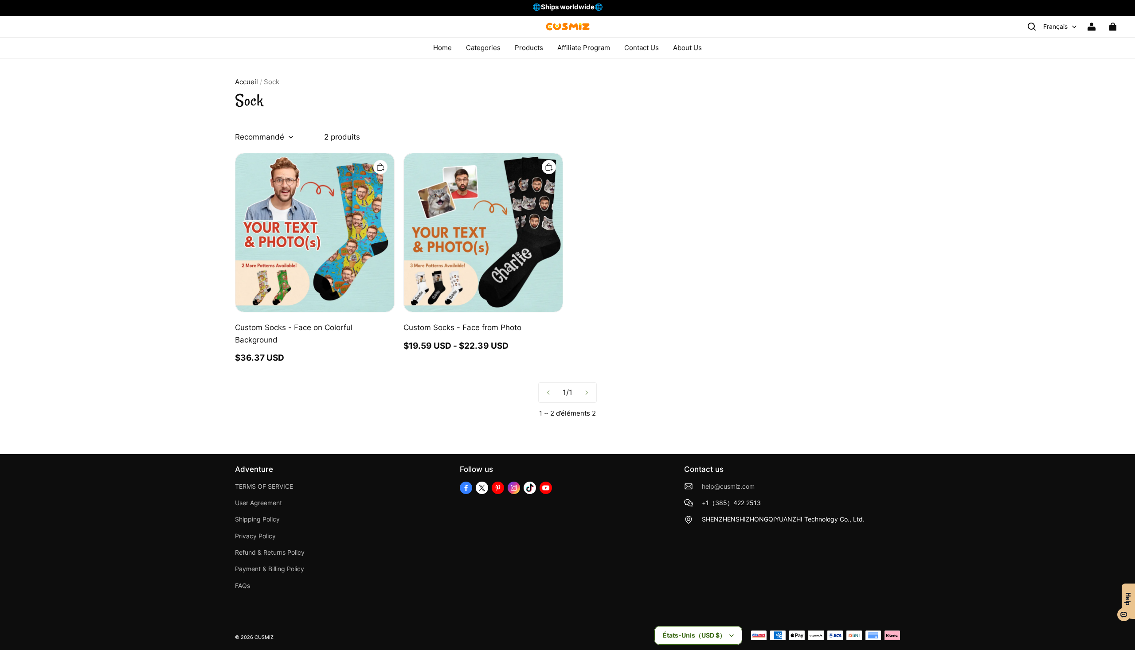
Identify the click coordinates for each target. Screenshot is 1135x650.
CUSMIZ (264, 637)
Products (529, 47)
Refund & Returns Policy (270, 552)
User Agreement (258, 502)
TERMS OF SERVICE (264, 486)
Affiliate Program (583, 47)
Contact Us (641, 47)
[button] (1032, 26)
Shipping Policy (257, 519)
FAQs (242, 585)
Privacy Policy (255, 536)
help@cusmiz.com (728, 486)
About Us (687, 47)
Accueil (246, 82)
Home (442, 47)
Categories (483, 47)
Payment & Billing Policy (269, 568)
